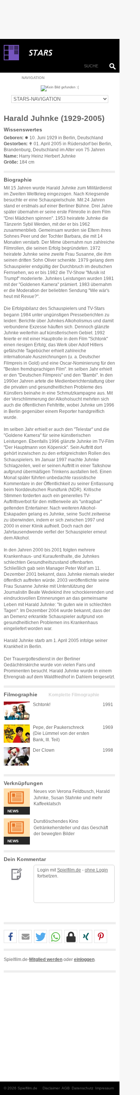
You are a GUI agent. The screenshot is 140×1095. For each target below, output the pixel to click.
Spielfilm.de (69, 870)
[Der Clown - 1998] (17, 756)
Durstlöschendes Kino (56, 821)
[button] (10, 936)
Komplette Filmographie (74, 694)
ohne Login (96, 870)
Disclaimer (51, 1088)
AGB (66, 1088)
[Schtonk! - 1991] (17, 711)
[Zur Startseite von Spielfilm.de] (11, 59)
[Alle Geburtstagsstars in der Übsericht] (67, 53)
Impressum (104, 1088)
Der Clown (44, 750)
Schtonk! (41, 704)
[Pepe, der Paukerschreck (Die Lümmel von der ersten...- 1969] (17, 733)
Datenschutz (82, 1088)
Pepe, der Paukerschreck (58, 727)
